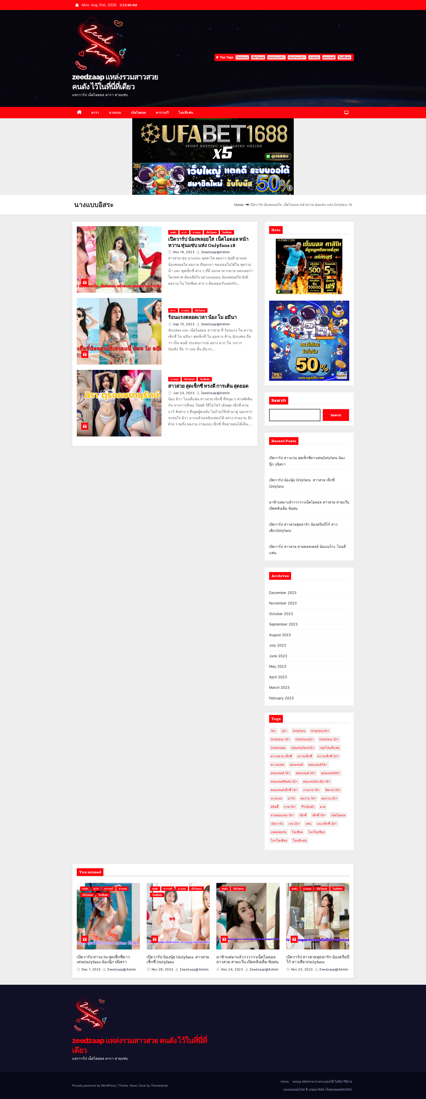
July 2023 (277, 645)
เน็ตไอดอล (258, 57)
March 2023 (279, 687)
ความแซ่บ (277, 764)
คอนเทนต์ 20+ (306, 773)
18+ (273, 731)
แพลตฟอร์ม (278, 832)
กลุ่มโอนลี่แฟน (330, 748)
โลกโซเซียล (279, 840)
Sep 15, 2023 (184, 324)
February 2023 (281, 698)
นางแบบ (314, 57)
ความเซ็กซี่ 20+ (328, 756)
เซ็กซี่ (303, 815)
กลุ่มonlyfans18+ (302, 748)
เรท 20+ (294, 823)
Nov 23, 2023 (302, 969)
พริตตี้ (274, 807)
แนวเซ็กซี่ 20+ (327, 823)
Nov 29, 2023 (163, 969)
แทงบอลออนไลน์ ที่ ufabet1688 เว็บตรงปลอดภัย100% (317, 1089)
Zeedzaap (278, 748)
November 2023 (283, 603)
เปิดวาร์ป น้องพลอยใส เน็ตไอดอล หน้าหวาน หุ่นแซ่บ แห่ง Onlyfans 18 (208, 242)
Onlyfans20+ (297, 57)
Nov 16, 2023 (184, 252)
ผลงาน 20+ (329, 798)
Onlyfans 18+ (280, 739)
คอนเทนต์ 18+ (280, 773)
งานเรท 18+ (311, 790)
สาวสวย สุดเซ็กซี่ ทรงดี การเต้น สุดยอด (208, 386)
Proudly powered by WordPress (94, 1085)
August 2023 (280, 635)
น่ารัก (291, 798)
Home (239, 205)
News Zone (138, 1085)
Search (278, 400)
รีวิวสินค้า (308, 807)
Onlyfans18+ (276, 57)
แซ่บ (308, 823)
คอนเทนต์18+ (317, 764)
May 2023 (277, 666)
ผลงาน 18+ (308, 798)
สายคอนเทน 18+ (282, 815)
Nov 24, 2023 (232, 969)
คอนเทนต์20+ (330, 773)
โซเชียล (297, 832)
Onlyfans (242, 57)
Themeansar (159, 1085)
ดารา (95, 112)
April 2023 (278, 677)
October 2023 (281, 614)
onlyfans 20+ (329, 739)
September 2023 (283, 624)
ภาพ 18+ (290, 807)
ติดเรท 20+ (333, 790)
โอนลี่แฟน (344, 57)
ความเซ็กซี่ (304, 756)
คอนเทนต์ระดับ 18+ (316, 781)
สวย (322, 807)
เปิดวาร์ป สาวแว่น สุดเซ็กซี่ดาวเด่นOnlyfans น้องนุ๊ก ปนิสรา (103, 960)
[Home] (79, 112)
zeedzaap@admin (215, 252)
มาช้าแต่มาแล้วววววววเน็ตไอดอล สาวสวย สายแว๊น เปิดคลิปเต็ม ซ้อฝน (247, 960)
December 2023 (282, 592)
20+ (284, 731)
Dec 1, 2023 (92, 969)
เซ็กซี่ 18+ (319, 815)
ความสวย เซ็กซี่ (281, 756)
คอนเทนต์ (329, 57)
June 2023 (278, 656)
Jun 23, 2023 (184, 393)
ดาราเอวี (162, 112)
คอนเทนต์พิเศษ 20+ (284, 781)
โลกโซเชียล (316, 832)
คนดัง (173, 232)
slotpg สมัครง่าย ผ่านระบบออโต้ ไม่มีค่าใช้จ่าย (322, 1081)
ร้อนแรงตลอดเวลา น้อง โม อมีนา (202, 317)
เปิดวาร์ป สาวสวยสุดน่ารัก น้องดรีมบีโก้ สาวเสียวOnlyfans (317, 960)
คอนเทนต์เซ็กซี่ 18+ (284, 790)
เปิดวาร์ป (277, 823)
